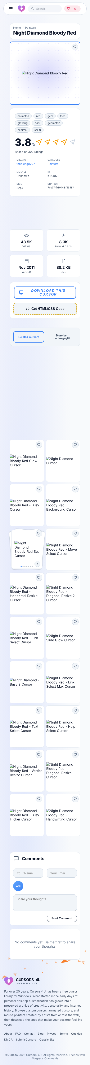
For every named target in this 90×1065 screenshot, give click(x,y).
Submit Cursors (26, 1039)
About (8, 1033)
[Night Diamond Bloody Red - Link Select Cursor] (27, 638)
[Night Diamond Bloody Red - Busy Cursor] (27, 505)
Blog (41, 1033)
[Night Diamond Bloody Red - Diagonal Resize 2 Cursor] (63, 594)
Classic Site (46, 1039)
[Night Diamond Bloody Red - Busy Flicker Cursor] (27, 815)
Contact (29, 1033)
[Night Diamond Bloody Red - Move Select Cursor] (63, 549)
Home (17, 27)
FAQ (18, 1033)
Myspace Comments (45, 1058)
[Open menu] (10, 8)
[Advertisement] (45, 214)
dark (37, 123)
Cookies (76, 1033)
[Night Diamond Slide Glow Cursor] (63, 638)
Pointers (30, 27)
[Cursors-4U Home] (21, 8)
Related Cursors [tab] (28, 337)
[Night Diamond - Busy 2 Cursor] (27, 682)
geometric (54, 123)
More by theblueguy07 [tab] (61, 337)
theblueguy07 (26, 163)
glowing (23, 123)
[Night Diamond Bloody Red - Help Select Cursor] (63, 726)
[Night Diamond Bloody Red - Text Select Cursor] (27, 726)
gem (50, 116)
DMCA (8, 1039)
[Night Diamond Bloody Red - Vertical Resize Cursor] (27, 771)
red (38, 116)
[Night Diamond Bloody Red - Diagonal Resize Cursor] (63, 771)
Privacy (51, 1033)
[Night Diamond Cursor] (63, 461)
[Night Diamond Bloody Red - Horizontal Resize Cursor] (27, 594)
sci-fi (37, 130)
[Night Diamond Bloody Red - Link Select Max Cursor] (63, 682)
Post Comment (61, 918)
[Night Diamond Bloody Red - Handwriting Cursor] (63, 815)
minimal (22, 130)
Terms (64, 1033)
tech (63, 116)
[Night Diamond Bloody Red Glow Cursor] (27, 461)
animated (23, 116)
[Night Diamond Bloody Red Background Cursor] (63, 505)
